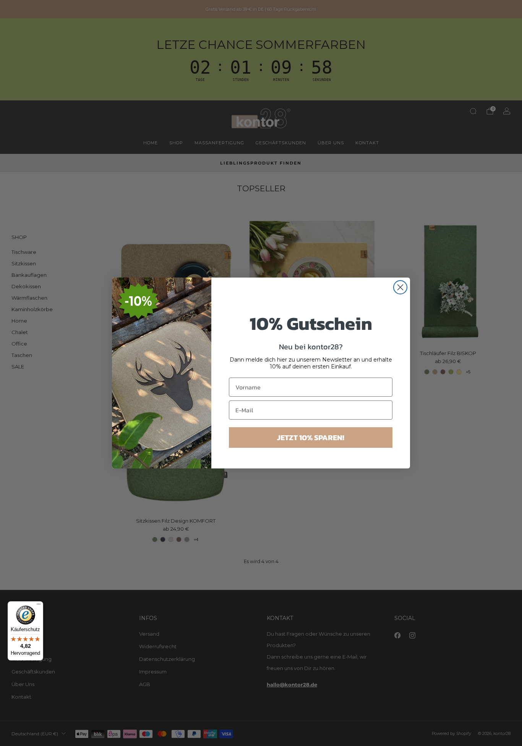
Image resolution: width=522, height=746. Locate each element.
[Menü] (38, 605)
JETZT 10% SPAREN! (310, 437)
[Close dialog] (400, 287)
